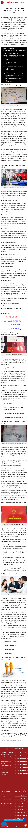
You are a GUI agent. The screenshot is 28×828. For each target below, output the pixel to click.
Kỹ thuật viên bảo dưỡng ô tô (11, 56)
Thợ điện (7, 58)
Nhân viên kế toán (9, 65)
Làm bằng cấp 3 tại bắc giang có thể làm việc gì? (14, 55)
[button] (2, 2)
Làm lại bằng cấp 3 (9, 645)
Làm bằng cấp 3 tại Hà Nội (12, 325)
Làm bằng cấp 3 (9, 649)
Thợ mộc (7, 59)
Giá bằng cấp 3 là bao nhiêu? (10, 76)
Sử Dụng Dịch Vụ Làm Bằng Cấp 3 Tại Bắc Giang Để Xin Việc (14, 51)
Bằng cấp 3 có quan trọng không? (11, 53)
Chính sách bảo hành (7, 807)
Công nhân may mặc (10, 63)
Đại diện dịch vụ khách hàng (11, 60)
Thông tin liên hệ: (9, 81)
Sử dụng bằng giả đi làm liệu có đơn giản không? (14, 73)
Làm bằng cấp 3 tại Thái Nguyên (14, 329)
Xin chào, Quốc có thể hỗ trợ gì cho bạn (13, 819)
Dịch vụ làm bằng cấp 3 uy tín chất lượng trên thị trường (14, 79)
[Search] (26, 2)
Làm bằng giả (8, 653)
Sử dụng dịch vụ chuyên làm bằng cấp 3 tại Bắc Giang (15, 72)
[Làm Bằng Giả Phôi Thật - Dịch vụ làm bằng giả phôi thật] (15, 2)
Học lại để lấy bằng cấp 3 (10, 69)
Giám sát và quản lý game (11, 62)
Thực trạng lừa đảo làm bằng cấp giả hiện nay (13, 75)
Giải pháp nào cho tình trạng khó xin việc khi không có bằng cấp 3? (14, 67)
